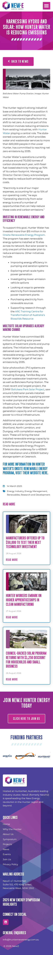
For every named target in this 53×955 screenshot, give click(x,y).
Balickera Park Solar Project (27, 389)
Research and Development (35, 494)
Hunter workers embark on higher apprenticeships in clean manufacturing (23, 599)
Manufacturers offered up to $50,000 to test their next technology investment (25, 542)
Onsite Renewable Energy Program (24, 235)
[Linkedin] (5, 922)
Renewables (13, 494)
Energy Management (36, 491)
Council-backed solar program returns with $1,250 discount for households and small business (26, 659)
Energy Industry (15, 491)
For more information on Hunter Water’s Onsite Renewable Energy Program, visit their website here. (25, 468)
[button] (46, 5)
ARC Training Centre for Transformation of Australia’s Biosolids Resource (28, 315)
